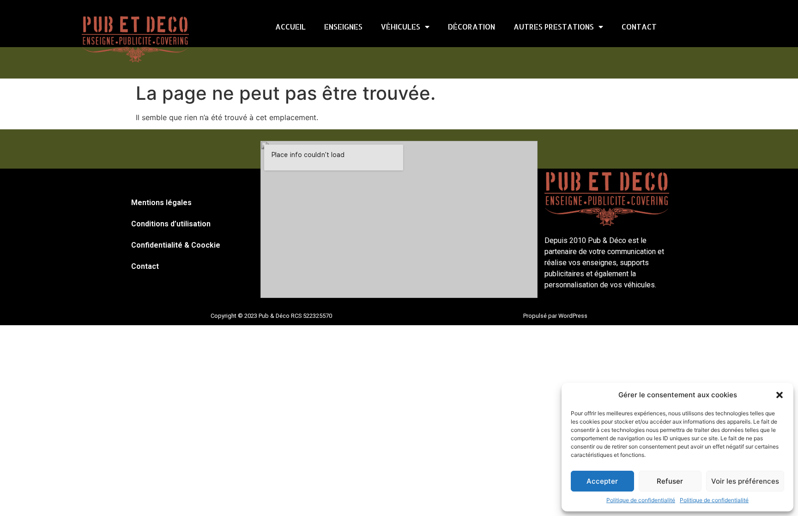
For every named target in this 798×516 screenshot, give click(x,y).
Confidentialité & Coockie (175, 245)
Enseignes (343, 26)
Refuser (670, 481)
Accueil (290, 26)
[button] (779, 395)
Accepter (602, 481)
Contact (639, 26)
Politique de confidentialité (640, 500)
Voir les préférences (745, 481)
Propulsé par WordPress (555, 315)
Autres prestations (554, 26)
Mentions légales (161, 202)
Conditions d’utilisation (171, 223)
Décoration (471, 26)
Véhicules (400, 26)
